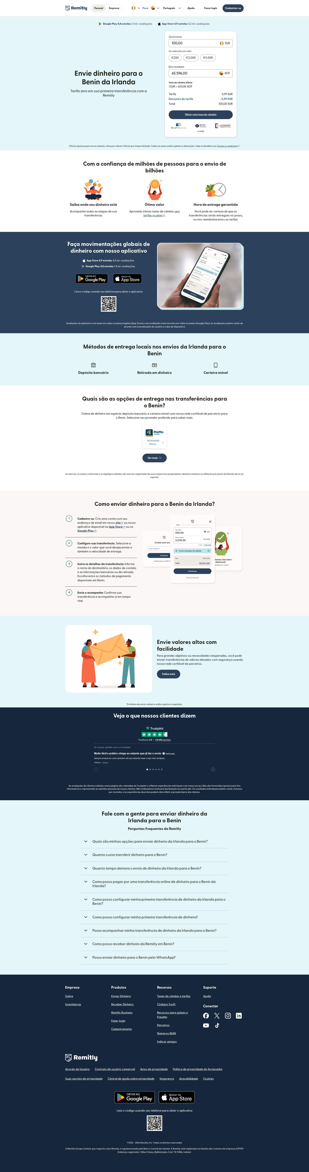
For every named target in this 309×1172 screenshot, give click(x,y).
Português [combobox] (169, 8)
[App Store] (127, 278)
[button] (136, 8)
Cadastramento (121, 1029)
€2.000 (191, 57)
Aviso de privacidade (154, 1069)
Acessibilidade (188, 1078)
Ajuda (191, 8)
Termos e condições (228, 146)
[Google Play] (91, 278)
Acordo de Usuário (77, 1069)
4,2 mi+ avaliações (186, 24)
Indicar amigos (167, 1041)
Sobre (69, 996)
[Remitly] (76, 8)
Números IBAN (166, 1033)
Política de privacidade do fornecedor (198, 1069)
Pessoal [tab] (98, 8)
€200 (175, 57)
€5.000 (208, 57)
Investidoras (73, 1004)
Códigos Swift (166, 1004)
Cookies (208, 1078)
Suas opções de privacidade (84, 1078)
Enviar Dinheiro (121, 996)
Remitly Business (121, 1012)
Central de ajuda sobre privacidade (131, 1078)
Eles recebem (176, 67)
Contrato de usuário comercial (115, 1069)
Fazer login (210, 8)
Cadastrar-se (233, 8)
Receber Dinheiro (122, 1004)
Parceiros (163, 1025)
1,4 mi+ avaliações (128, 24)
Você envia (175, 37)
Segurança (166, 1078)
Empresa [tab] (114, 8)
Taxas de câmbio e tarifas (173, 996)
